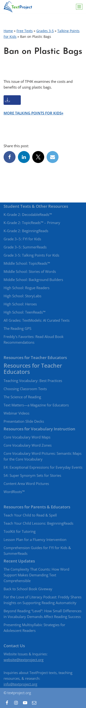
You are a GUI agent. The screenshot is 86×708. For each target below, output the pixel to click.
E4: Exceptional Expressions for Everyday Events (43, 467)
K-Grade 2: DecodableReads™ (28, 214)
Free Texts (24, 30)
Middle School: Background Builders (33, 279)
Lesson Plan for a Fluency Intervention (35, 539)
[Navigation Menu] (79, 7)
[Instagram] (16, 702)
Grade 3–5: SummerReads (25, 247)
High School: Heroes (20, 304)
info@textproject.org (20, 684)
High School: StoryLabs (22, 295)
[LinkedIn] (24, 157)
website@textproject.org (23, 659)
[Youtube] (25, 702)
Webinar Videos (16, 413)
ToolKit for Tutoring (20, 531)
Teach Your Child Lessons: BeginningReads (38, 523)
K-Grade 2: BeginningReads (26, 230)
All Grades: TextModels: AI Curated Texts (37, 320)
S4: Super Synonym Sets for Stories (32, 475)
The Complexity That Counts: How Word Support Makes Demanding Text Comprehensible (36, 575)
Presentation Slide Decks (24, 421)
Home (8, 30)
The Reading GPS (17, 328)
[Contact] (34, 702)
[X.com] (38, 157)
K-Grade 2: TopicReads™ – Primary (32, 222)
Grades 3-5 (45, 30)
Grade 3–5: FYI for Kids (22, 238)
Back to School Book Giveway (28, 588)
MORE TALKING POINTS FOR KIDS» (33, 113)
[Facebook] (10, 157)
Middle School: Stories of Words (30, 271)
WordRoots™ (14, 491)
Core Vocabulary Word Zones (28, 445)
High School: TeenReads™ (24, 312)
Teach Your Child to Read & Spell (30, 515)
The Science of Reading (22, 396)
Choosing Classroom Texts (25, 388)
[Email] (53, 157)
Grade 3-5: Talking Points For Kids (31, 255)
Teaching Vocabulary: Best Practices (33, 380)
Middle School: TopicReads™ (27, 263)
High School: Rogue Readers (26, 287)
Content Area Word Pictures (26, 483)
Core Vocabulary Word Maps (27, 437)
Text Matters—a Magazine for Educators (36, 405)
